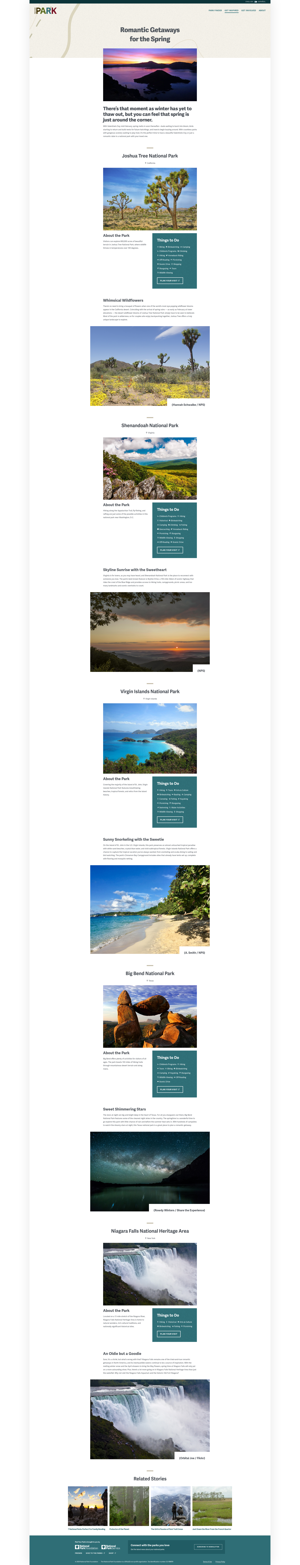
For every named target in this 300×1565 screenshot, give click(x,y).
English (249, 2)
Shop (111, 1553)
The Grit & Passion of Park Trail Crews (167, 1529)
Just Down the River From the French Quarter (211, 1529)
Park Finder (215, 10)
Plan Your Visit (168, 281)
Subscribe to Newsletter (208, 1547)
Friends (78, 1553)
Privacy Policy (220, 1562)
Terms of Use (207, 1562)
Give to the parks (94, 1553)
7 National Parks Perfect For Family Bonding (86, 1529)
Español (262, 2)
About (262, 10)
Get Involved (248, 10)
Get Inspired (232, 10)
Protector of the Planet (119, 1529)
